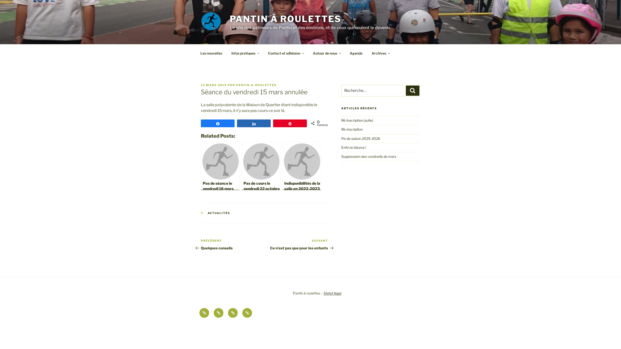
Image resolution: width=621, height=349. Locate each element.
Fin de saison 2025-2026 (360, 138)
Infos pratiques (243, 53)
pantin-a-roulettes (256, 85)
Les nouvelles (211, 53)
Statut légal (332, 293)
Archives (379, 53)
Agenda (356, 53)
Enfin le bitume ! (353, 147)
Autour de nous (325, 53)
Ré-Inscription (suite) (357, 120)
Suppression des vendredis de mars (368, 156)
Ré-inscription (352, 129)
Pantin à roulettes (286, 19)
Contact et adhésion (284, 53)
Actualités (219, 213)
